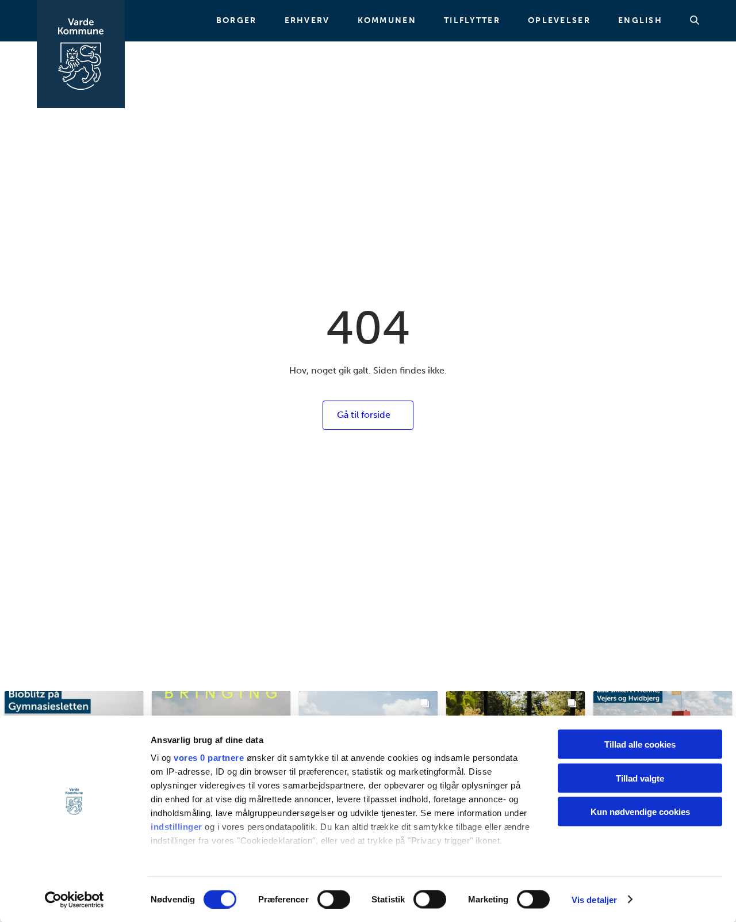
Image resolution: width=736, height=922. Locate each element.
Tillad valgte (640, 778)
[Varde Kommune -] (81, 54)
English (640, 20)
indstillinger (176, 827)
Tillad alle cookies (640, 744)
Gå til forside (363, 414)
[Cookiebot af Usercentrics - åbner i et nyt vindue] (74, 899)
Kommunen (387, 20)
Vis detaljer (594, 899)
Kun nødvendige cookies (640, 812)
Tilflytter (472, 20)
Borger (236, 20)
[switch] (333, 899)
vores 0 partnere (209, 758)
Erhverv (307, 20)
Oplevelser (559, 20)
